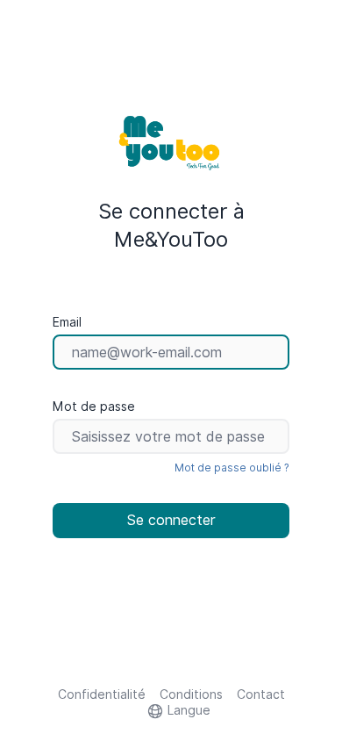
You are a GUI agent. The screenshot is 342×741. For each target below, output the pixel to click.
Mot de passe (94, 406)
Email (67, 322)
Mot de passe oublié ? (232, 467)
